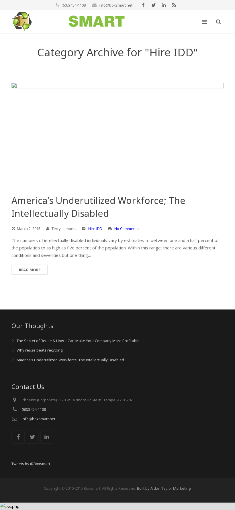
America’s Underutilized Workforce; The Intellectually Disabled (70, 359)
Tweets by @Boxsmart (30, 463)
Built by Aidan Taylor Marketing (164, 488)
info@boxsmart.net (115, 5)
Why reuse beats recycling (39, 350)
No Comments (126, 228)
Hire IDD (95, 228)
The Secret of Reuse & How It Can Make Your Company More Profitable (78, 340)
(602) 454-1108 (74, 5)
